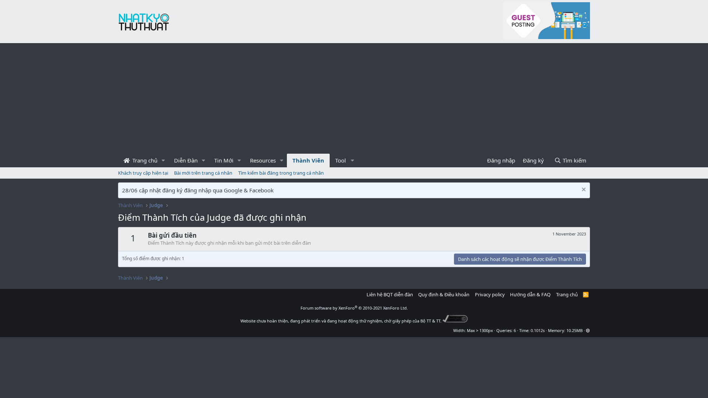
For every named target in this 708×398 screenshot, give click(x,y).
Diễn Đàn (186, 160)
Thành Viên (308, 160)
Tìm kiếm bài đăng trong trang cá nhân (281, 173)
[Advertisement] (354, 98)
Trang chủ (144, 160)
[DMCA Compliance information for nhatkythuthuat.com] (455, 321)
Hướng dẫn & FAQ (530, 294)
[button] (163, 160)
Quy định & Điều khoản (443, 294)
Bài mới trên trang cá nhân (203, 173)
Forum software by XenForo (354, 308)
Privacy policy (490, 294)
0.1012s (538, 330)
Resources (263, 160)
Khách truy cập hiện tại (143, 173)
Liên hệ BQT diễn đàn (390, 294)
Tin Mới (223, 160)
